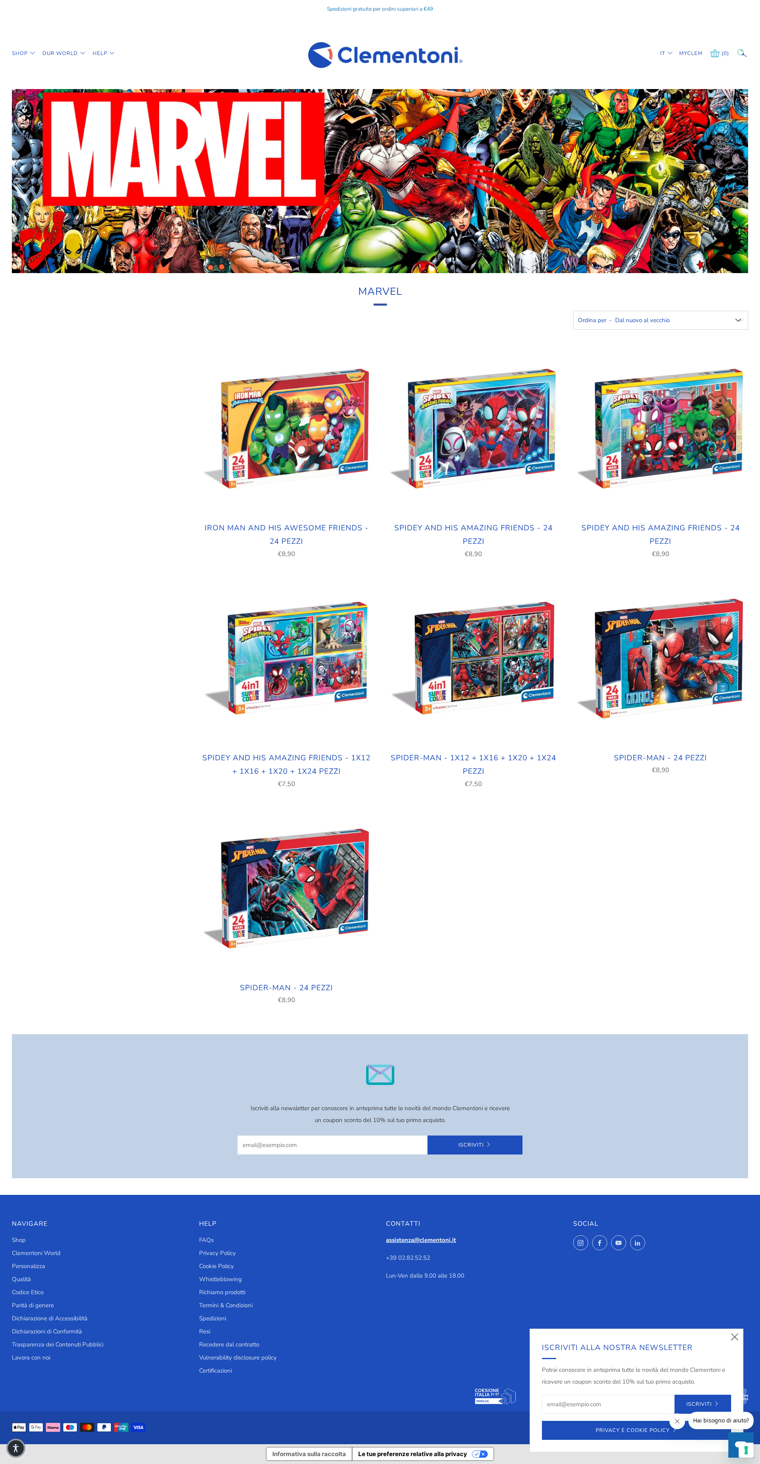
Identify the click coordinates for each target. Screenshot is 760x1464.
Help (100, 53)
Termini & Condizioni (226, 1305)
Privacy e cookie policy (633, 1430)
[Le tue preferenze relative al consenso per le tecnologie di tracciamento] (746, 1450)
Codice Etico (28, 1292)
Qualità (21, 1279)
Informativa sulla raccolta (309, 1454)
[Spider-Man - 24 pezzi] (660, 659)
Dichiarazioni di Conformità (47, 1331)
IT (662, 53)
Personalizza (28, 1266)
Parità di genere (33, 1305)
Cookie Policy (216, 1266)
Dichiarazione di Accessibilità (49, 1318)
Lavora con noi (31, 1357)
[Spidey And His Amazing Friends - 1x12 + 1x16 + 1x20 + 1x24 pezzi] (286, 659)
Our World (60, 53)
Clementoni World (36, 1253)
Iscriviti (471, 1145)
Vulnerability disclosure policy (238, 1357)
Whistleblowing (220, 1279)
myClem (685, 53)
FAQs (206, 1240)
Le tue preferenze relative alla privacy (412, 1454)
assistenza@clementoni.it (421, 1240)
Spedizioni (212, 1318)
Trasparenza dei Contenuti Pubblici (57, 1344)
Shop (20, 53)
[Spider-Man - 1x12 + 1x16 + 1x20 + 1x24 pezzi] (473, 659)
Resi (204, 1331)
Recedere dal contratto (229, 1344)
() (725, 53)
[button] (15, 1448)
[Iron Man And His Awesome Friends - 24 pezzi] (286, 429)
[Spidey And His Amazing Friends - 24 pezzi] (473, 429)
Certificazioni (215, 1371)
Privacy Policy (217, 1253)
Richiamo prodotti (222, 1292)
